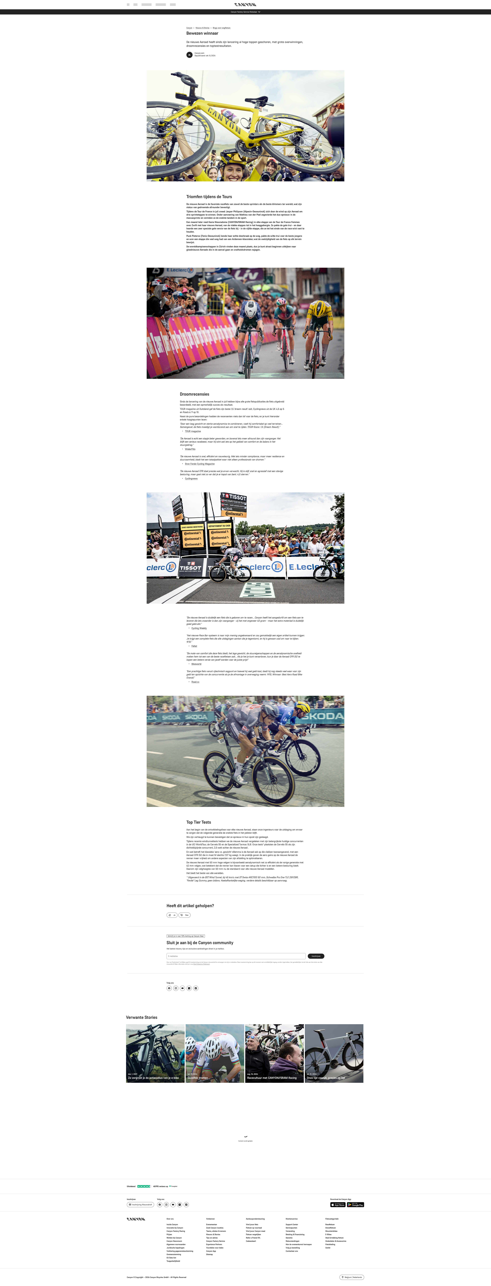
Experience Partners (214, 1244)
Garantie (289, 1238)
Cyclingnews (191, 478)
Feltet (194, 646)
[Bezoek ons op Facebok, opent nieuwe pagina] (169, 988)
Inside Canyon (172, 1224)
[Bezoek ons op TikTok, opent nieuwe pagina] (195, 988)
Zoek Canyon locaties (214, 1228)
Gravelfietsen (330, 1228)
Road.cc (195, 681)
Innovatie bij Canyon (175, 1228)
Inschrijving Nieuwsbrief (142, 1204)
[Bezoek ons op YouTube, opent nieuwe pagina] (182, 988)
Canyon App (211, 1251)
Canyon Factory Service (215, 1241)
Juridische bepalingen (175, 1247)
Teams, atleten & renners (216, 1231)
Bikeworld (196, 663)
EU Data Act (171, 1257)
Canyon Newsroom (174, 1241)
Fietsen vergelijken (253, 1234)
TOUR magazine (193, 431)
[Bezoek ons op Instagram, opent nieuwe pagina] (175, 988)
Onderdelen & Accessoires (335, 1241)
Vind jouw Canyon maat (255, 1231)
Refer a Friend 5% (253, 1238)
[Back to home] (245, 4)
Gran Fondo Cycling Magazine (200, 463)
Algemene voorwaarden (176, 1244)
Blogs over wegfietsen (221, 28)
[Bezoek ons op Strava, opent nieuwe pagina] (189, 988)
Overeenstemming (174, 1254)
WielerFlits (190, 449)
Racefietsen (330, 1224)
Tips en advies (212, 1238)
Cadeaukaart (251, 1241)
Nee (186, 915)
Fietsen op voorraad (254, 1228)
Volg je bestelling (293, 1247)
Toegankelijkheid (173, 1261)
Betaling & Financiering (295, 1234)
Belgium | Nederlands (353, 1277)
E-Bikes (328, 1234)
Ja (174, 915)
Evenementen (211, 1224)
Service (173, 4)
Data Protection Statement (201, 964)
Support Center (292, 1224)
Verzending (290, 1231)
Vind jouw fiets (252, 1224)
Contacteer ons (292, 1251)
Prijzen (169, 1234)
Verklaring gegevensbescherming (180, 1251)
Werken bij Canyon (174, 1238)
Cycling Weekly (199, 628)
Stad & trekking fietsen (334, 1238)
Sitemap (209, 1254)
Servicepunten (291, 1228)
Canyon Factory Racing (176, 1231)
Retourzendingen (292, 1241)
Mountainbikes (331, 1231)
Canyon (189, 28)
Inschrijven (316, 956)
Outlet (327, 1247)
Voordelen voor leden (214, 1247)
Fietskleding (330, 1244)
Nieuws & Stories (202, 28)
